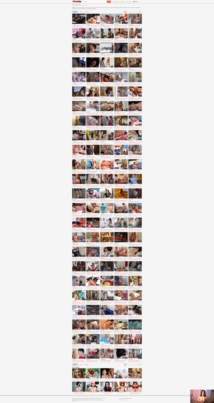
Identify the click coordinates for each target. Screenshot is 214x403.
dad (112, 7)
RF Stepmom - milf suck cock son (78, 360)
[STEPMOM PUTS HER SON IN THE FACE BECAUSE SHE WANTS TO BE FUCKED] (107, 310)
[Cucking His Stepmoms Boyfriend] (79, 48)
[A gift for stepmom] (79, 237)
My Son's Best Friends (104, 69)
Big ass (102, 26)
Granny (122, 128)
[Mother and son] (107, 135)
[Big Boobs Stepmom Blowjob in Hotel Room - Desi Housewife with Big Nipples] (121, 135)
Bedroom (80, 41)
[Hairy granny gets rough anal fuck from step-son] (121, 121)
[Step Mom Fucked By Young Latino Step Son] (93, 19)
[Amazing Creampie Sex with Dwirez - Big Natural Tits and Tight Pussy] (135, 92)
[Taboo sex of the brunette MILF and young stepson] (135, 266)
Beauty (91, 172)
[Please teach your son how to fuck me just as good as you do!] (135, 150)
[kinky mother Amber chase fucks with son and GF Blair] (121, 295)
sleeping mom (138, 7)
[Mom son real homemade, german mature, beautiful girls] (121, 252)
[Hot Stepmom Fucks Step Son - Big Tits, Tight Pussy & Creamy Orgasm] (107, 77)
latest (81, 11)
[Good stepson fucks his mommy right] (79, 324)
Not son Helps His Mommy (105, 98)
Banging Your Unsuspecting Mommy (121, 200)
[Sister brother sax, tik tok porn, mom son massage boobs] (121, 92)
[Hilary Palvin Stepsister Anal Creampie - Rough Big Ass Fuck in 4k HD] (121, 106)
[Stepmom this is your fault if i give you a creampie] (107, 164)
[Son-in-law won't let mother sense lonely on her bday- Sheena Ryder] (135, 121)
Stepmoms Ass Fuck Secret (105, 156)
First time (102, 303)
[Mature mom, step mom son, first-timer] (93, 179)
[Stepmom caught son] (93, 237)
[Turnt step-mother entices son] (79, 19)
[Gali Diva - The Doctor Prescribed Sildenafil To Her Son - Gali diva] (107, 223)
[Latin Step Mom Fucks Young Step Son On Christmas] (93, 135)
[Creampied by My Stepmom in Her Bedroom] (79, 106)
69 (115, 70)
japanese (116, 7)
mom (78, 7)
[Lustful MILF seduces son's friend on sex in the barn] (135, 281)
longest (86, 11)
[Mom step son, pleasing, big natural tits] (135, 252)
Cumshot (124, 99)
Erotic (119, 41)
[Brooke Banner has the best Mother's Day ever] (93, 121)
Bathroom (92, 41)
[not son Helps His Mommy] (107, 92)
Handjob (134, 201)
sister (96, 7)
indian (92, 7)
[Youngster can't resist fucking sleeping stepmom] (93, 281)
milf (79, 8)
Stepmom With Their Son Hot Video (79, 258)
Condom (94, 128)
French (120, 26)
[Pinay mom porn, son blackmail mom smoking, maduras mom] (121, 339)
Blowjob (78, 26)
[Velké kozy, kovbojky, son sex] (93, 92)
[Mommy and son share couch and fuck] (135, 295)
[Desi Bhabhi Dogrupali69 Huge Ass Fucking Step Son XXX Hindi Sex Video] (107, 281)
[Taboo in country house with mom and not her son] (93, 324)
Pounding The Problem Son (119, 69)
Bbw (76, 41)
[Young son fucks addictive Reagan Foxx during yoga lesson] (93, 266)
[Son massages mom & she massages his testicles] (79, 281)
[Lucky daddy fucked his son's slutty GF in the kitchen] (79, 266)
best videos (115, 1)
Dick (81, 303)
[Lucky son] (121, 237)
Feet (98, 128)
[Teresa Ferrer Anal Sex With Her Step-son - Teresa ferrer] (79, 150)
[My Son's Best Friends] (107, 62)
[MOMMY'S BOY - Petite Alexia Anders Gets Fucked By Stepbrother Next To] (93, 223)
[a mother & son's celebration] (79, 77)
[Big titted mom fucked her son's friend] (93, 339)
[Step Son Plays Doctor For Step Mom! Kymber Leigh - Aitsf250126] (135, 164)
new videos (122, 1)
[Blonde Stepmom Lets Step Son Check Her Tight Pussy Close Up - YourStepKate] (121, 354)
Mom (126, 26)
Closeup (138, 230)
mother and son (127, 7)
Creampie (97, 41)
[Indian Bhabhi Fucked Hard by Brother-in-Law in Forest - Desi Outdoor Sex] (93, 164)
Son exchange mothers (91, 156)
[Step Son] (135, 193)
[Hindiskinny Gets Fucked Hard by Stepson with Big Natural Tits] (107, 33)
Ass (87, 26)
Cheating (138, 41)
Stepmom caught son (90, 244)
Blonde (91, 26)
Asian (116, 41)
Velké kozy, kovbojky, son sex (92, 98)
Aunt (130, 245)
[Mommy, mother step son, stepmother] (79, 33)
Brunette (82, 26)
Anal (130, 26)
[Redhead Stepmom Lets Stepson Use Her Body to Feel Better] (121, 223)
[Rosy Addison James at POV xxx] (107, 208)
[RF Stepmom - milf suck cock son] (79, 354)
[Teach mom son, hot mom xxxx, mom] (135, 33)
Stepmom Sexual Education (77, 229)
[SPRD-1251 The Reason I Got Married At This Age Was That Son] (79, 193)
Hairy (125, 128)
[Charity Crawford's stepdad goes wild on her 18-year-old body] (79, 310)
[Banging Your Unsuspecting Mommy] (121, 193)
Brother (116, 99)
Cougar (94, 26)
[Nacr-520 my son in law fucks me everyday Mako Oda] (93, 106)
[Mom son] (79, 62)
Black (124, 70)
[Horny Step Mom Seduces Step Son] (135, 135)
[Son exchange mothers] (93, 150)
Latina (137, 245)
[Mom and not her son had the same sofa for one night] (135, 208)
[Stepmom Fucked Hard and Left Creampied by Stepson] (107, 339)
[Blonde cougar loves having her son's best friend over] (93, 252)
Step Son (130, 200)
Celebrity (134, 274)
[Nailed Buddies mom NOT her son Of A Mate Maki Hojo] (93, 48)
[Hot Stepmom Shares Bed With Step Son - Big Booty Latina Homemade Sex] (79, 208)
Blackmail (120, 347)
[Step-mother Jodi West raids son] (135, 339)
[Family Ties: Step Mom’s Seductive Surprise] (135, 324)
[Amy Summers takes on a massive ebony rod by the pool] (79, 295)
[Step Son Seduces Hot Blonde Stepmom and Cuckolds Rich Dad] (121, 48)
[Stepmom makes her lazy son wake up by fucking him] (107, 193)
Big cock (78, 128)
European (134, 114)
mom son (88, 7)
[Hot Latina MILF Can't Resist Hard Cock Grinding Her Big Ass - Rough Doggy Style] (121, 281)
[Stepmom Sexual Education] (79, 223)
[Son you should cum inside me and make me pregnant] (79, 164)
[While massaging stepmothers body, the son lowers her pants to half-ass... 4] (121, 33)
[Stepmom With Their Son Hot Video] (79, 252)
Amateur (74, 26)
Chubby (120, 143)
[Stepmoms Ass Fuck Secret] (107, 150)
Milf (112, 114)
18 (87, 201)
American (74, 70)
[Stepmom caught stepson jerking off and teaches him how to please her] (107, 48)
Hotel (109, 114)
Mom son (74, 69)
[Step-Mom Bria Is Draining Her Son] (121, 179)
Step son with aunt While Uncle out (107, 273)
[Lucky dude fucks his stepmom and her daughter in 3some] (79, 339)
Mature (82, 70)
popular (75, 11)
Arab (120, 288)
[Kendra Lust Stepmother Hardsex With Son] (93, 208)
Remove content (121, 399)
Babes (130, 114)
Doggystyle (96, 143)
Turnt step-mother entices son (78, 25)
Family (106, 114)
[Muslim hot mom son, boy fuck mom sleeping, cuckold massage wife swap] (93, 33)
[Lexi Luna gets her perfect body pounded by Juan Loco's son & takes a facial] (93, 295)
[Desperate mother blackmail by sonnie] (79, 92)
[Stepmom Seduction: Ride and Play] (121, 77)
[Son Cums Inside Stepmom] (93, 77)
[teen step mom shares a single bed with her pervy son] (135, 223)
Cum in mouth (93, 274)
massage (90, 8)
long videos (129, 1)
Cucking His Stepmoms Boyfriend (78, 54)
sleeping (132, 7)
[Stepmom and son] (135, 62)
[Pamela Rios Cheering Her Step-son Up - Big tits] (107, 19)
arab (82, 8)
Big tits (106, 26)
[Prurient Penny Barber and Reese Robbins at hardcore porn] (107, 121)
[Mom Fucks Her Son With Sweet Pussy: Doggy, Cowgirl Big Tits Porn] (135, 354)
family (103, 7)
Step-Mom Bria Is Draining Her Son (121, 185)
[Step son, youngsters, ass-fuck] (121, 208)
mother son (75, 8)
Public (109, 274)
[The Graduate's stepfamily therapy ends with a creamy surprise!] (107, 295)
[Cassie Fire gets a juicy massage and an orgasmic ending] (135, 106)
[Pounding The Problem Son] (121, 62)
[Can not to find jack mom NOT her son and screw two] (107, 237)
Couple (109, 288)
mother (99, 7)
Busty (109, 26)
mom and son (82, 7)
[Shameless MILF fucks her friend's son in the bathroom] (135, 77)
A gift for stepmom (76, 244)
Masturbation (93, 245)
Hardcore (107, 303)
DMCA (126, 399)
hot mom (85, 8)
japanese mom (108, 7)
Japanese (123, 41)
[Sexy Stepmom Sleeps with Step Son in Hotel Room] (107, 106)
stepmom (121, 7)
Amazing (134, 99)
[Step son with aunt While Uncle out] (107, 266)
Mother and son (103, 142)
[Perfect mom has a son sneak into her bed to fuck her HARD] (121, 19)
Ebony (84, 303)
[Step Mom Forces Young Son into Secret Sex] (135, 48)
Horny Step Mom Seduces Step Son (135, 142)
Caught (88, 245)
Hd (123, 26)
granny (95, 8)
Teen (125, 303)
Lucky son (116, 244)
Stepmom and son (132, 69)
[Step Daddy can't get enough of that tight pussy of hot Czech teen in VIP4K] (107, 324)
